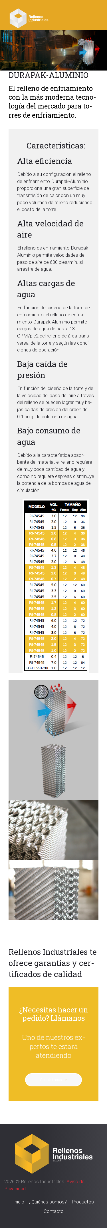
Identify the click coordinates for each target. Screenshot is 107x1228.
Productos (83, 1202)
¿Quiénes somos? (48, 1202)
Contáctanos (51, 1080)
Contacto (54, 1211)
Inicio (18, 1202)
